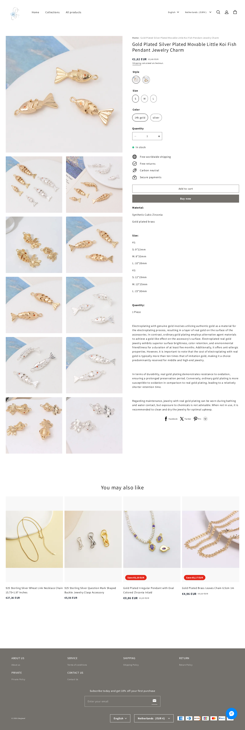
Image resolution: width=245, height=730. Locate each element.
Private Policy (18, 679)
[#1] (136, 80)
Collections (52, 12)
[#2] (146, 80)
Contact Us (72, 679)
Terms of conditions (77, 664)
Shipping (136, 63)
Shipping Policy (131, 664)
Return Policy (185, 664)
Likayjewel (21, 718)
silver (156, 117)
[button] (218, 12)
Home (35, 12)
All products (73, 12)
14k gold (140, 117)
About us (15, 664)
